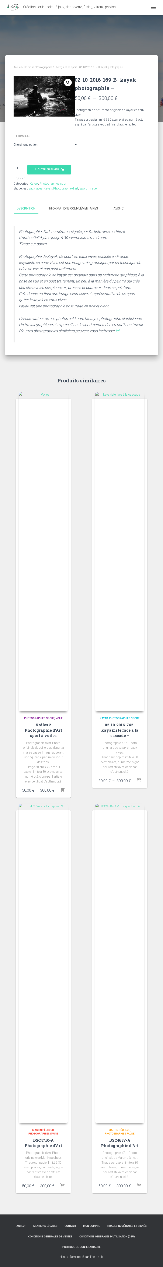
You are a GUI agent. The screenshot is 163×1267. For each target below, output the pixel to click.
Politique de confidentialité (81, 1247)
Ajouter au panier (46, 169)
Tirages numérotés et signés (127, 1225)
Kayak (34, 183)
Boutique (29, 67)
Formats (23, 136)
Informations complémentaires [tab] (73, 208)
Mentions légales (45, 1225)
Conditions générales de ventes (50, 1236)
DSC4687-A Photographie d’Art (120, 1143)
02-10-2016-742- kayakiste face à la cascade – (119, 730)
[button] (68, 82)
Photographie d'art (65, 188)
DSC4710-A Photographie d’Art (43, 1143)
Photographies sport (66, 67)
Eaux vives (35, 188)
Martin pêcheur (43, 1130)
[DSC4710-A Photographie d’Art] (43, 963)
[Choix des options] (62, 790)
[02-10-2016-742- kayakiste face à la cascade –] (119, 551)
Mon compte (91, 1225)
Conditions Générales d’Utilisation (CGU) (107, 1236)
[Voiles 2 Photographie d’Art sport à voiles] (43, 551)
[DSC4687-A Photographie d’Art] (119, 963)
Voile (59, 718)
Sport (83, 188)
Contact (70, 1225)
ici (117, 331)
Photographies (44, 67)
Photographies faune (43, 1133)
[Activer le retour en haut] (154, 1258)
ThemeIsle (96, 1256)
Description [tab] (26, 208)
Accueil (18, 67)
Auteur (21, 1225)
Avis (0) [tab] (119, 208)
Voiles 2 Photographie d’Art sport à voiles (43, 730)
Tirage (92, 188)
